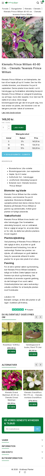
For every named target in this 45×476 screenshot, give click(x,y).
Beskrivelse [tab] (7, 161)
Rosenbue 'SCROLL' (11, 345)
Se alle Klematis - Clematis (18, 154)
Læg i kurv (18, 128)
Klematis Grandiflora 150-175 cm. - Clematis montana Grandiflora (33, 395)
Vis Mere (11, 352)
